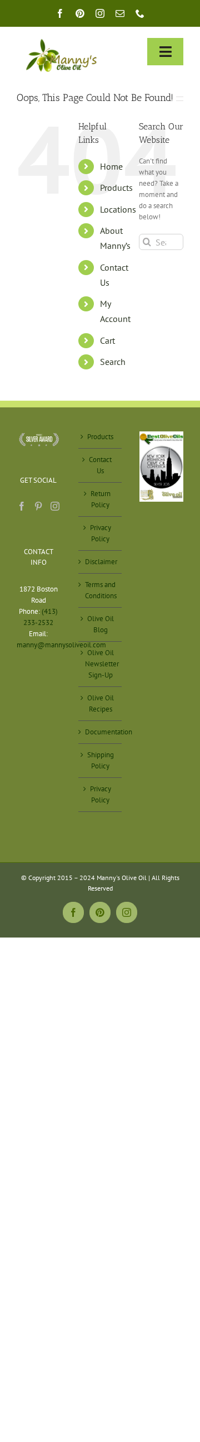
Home (111, 166)
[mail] (120, 13)
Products (116, 187)
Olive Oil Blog (100, 624)
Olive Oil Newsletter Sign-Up (101, 664)
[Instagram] (55, 506)
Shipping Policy (100, 760)
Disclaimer (101, 561)
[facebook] (60, 13)
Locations (118, 209)
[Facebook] (21, 506)
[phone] (140, 13)
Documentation (101, 732)
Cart (107, 340)
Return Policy (101, 499)
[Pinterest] (38, 506)
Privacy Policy (100, 533)
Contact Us (100, 465)
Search (113, 361)
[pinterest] (80, 13)
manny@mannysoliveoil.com (61, 645)
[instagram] (100, 13)
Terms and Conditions (101, 590)
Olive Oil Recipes (100, 703)
